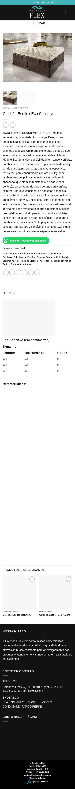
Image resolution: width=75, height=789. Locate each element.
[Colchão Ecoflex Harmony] (19, 592)
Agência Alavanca (39, 782)
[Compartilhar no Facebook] (12, 272)
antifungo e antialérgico (49, 253)
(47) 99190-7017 (31, 687)
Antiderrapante (29, 253)
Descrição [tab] (9, 293)
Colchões (7, 257)
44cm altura (15, 253)
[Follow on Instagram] (56, 15)
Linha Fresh (19, 248)
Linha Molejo (62, 257)
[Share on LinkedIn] (37, 272)
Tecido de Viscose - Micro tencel (35, 261)
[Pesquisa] (4, 12)
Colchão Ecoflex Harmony (17, 615)
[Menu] (70, 12)
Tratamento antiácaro (21, 264)
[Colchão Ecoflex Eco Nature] (55, 592)
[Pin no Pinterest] (31, 272)
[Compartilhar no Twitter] (18, 272)
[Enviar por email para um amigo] (25, 272)
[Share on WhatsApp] (6, 272)
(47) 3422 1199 (53, 687)
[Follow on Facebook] (56, 10)
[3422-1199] (29, 2)
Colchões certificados (24, 257)
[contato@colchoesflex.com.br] (23, 2)
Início (6, 108)
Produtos (21, 108)
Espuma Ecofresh (46, 257)
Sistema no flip (10, 261)
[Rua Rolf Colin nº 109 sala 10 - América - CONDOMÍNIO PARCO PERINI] (18, 2)
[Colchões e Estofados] (37, 12)
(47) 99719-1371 (32, 691)
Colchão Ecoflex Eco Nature (54, 615)
